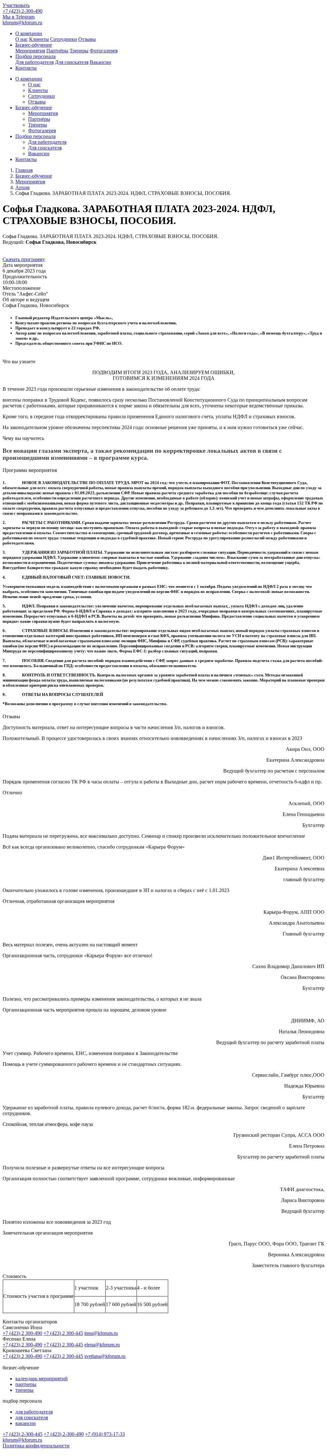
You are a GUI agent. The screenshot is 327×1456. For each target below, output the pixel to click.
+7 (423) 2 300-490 (22, 1333)
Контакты (26, 68)
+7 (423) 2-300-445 (22, 1434)
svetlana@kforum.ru (104, 1356)
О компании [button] (28, 33)
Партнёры (57, 50)
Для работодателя (34, 62)
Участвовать (16, 5)
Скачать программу (24, 259)
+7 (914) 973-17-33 (105, 1434)
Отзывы (87, 39)
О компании (28, 78)
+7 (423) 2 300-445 (63, 1333)
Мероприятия (30, 50)
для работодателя (34, 1411)
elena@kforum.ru (102, 1344)
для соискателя (31, 1417)
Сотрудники (63, 39)
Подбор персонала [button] (35, 56)
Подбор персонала (35, 136)
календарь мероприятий (41, 1378)
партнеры (25, 1384)
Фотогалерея (104, 50)
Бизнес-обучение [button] (33, 45)
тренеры (24, 1390)
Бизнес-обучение (33, 107)
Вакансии (100, 62)
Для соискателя (71, 62)
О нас (21, 39)
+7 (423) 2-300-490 (22, 11)
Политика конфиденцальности (36, 1445)
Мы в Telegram (18, 16)
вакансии (25, 1423)
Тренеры (79, 50)
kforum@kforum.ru (22, 22)
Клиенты (39, 39)
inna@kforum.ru (101, 1333)
